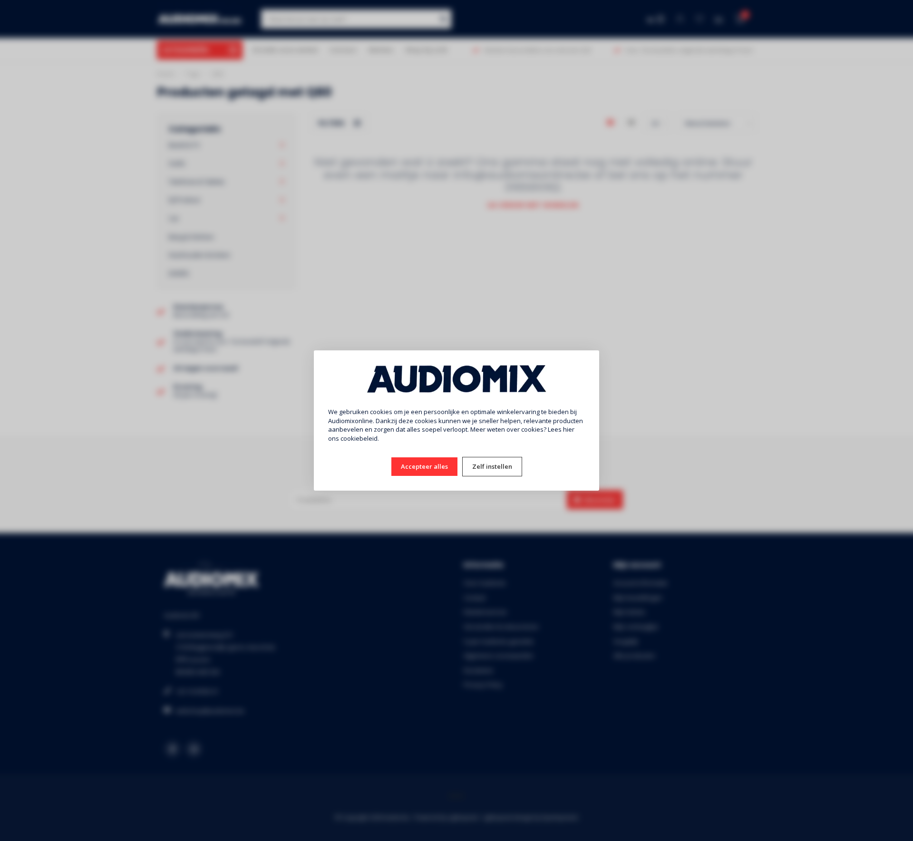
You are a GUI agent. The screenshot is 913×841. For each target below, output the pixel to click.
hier (568, 429)
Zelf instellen (492, 466)
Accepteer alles (424, 466)
